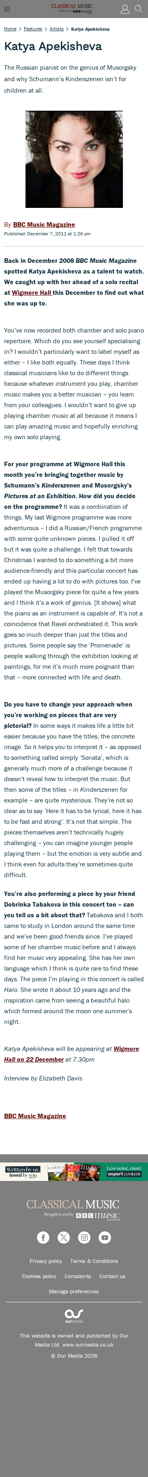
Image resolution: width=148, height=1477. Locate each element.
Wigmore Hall (32, 292)
